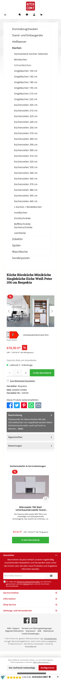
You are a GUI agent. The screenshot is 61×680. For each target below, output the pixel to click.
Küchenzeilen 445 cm (25, 201)
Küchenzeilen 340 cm (25, 172)
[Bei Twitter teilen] (16, 405)
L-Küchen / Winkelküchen (28, 206)
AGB (25, 584)
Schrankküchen (22, 65)
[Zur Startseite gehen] (30, 6)
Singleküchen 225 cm (25, 99)
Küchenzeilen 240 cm (25, 121)
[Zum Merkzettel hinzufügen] (45, 499)
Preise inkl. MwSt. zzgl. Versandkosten (21, 360)
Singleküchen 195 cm (25, 87)
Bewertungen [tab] (15, 445)
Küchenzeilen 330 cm (25, 167)
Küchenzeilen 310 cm (25, 155)
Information (9, 598)
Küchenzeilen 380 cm (25, 189)
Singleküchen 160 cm (25, 76)
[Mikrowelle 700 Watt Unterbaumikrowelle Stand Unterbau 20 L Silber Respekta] (30, 487)
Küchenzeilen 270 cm (25, 133)
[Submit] (51, 576)
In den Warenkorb (42, 372)
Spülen (16, 245)
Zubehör (17, 239)
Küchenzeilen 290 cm (25, 144)
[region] (30, 311)
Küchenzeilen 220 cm (25, 116)
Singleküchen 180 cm (25, 82)
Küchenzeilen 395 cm (25, 195)
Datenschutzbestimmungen (28, 581)
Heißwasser (19, 41)
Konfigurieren (47, 667)
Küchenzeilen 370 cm (25, 184)
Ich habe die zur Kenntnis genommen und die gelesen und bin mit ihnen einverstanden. (28, 583)
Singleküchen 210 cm (25, 93)
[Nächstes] (51, 311)
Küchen (16, 48)
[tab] (30, 422)
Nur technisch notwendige (22, 667)
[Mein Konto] (34, 14)
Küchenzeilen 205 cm (25, 104)
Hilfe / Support (13, 628)
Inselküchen (20, 212)
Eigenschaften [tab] (15, 437)
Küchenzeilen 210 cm (25, 110)
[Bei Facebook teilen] (9, 405)
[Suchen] (19, 14)
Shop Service (9, 604)
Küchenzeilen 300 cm (25, 150)
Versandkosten (50, 638)
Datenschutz (48, 631)
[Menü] (5, 14)
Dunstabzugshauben (25, 29)
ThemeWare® (30, 646)
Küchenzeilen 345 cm (25, 178)
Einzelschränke (22, 218)
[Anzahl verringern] (10, 372)
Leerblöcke (20, 232)
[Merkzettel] (27, 14)
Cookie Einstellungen (30, 633)
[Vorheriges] (9, 311)
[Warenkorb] (41, 14)
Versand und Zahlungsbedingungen (37, 628)
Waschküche (20, 251)
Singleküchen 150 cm (25, 70)
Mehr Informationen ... (42, 662)
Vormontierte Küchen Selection (31, 53)
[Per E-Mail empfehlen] (38, 405)
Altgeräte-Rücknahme (14, 631)
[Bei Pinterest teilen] (24, 405)
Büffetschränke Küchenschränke (23, 225)
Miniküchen (20, 59)
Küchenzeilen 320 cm (25, 161)
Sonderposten (21, 258)
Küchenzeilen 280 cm (25, 138)
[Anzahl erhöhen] (26, 372)
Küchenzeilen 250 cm (25, 127)
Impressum (30, 631)
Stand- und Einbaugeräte (27, 35)
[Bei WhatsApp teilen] (31, 405)
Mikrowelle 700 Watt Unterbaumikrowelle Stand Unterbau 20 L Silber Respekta (30, 508)
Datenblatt (12, 339)
